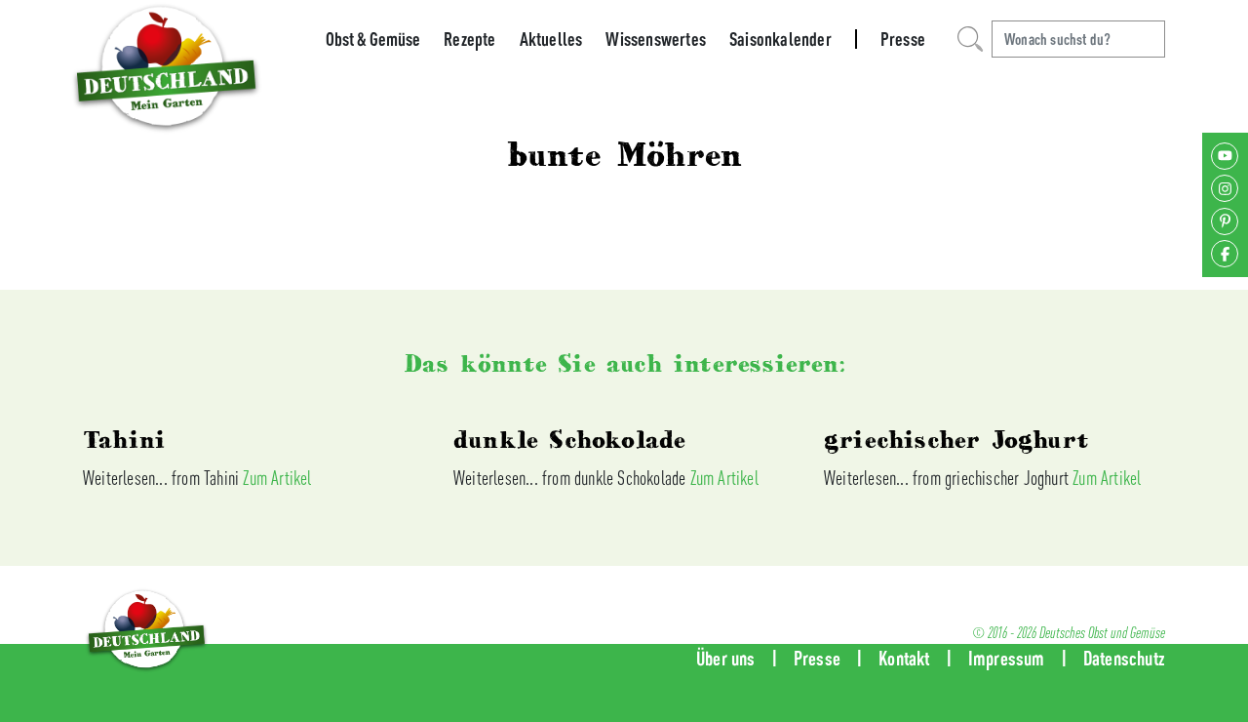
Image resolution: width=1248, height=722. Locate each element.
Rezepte (469, 39)
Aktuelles (551, 39)
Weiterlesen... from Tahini (163, 477)
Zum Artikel (277, 477)
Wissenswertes (655, 39)
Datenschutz (1124, 658)
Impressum (1006, 658)
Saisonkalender (780, 39)
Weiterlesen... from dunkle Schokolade (571, 477)
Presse (902, 39)
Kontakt (903, 658)
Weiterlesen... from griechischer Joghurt (948, 477)
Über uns (726, 658)
